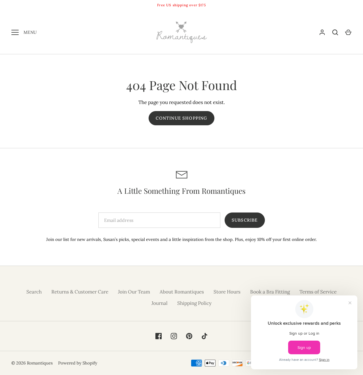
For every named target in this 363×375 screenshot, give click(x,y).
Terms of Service (318, 292)
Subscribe (245, 220)
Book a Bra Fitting (270, 292)
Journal (159, 303)
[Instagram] (174, 336)
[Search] (335, 32)
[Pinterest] (189, 336)
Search (34, 292)
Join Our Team (134, 292)
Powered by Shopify (77, 363)
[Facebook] (158, 336)
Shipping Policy (194, 303)
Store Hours (227, 292)
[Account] (322, 32)
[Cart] (348, 32)
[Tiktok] (204, 336)
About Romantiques (182, 292)
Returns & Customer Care (79, 292)
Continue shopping (181, 118)
